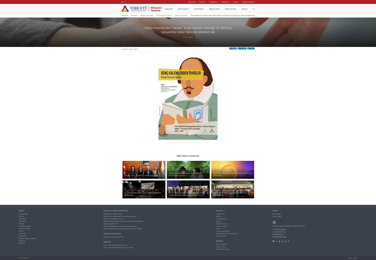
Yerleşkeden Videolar (25, 226)
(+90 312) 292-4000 (280, 229)
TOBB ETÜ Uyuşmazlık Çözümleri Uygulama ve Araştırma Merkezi (122, 228)
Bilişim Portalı (230, 9)
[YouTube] (279, 241)
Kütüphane (225, 2)
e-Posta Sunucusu (221, 246)
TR (125, 2)
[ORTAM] (288, 241)
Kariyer (236, 2)
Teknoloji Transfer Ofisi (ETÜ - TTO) (113, 237)
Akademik (169, 9)
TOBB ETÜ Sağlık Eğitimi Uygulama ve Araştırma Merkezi (120, 226)
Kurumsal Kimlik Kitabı (223, 231)
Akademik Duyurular (222, 224)
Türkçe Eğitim (22, 221)
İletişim (245, 9)
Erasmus (21, 216)
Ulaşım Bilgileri (277, 216)
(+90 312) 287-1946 (280, 232)
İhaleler (218, 228)
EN (122, 2)
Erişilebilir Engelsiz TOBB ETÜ (27, 238)
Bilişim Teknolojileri (221, 244)
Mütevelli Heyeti (220, 214)
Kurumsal (192, 2)
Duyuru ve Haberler (221, 226)
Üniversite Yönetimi (221, 219)
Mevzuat (218, 221)
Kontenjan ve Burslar (25, 228)
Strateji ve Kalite (221, 236)
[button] (254, 9)
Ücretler (202, 2)
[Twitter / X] (276, 241)
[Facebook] (285, 241)
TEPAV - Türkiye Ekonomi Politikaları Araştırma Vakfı (118, 247)
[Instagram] (273, 241)
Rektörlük (219, 216)
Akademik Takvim (249, 2)
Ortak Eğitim (199, 9)
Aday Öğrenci (183, 9)
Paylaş (234, 48)
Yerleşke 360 (22, 236)
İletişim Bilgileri (277, 214)
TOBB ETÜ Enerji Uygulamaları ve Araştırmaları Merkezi (119, 216)
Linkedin (243, 48)
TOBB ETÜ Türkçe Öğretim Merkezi (113, 219)
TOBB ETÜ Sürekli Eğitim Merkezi (112, 214)
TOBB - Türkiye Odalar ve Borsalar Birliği (115, 245)
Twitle (252, 48)
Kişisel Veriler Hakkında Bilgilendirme (227, 233)
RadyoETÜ (22, 243)
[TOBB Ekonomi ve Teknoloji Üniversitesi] (143, 9)
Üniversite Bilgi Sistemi (222, 249)
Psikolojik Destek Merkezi (110, 224)
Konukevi (21, 224)
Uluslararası (213, 2)
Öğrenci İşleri (214, 9)
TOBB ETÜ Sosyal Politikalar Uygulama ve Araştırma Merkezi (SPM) (123, 221)
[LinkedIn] (282, 241)
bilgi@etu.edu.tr (279, 234)
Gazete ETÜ (22, 241)
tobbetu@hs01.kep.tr (280, 237)
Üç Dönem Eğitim (23, 214)
